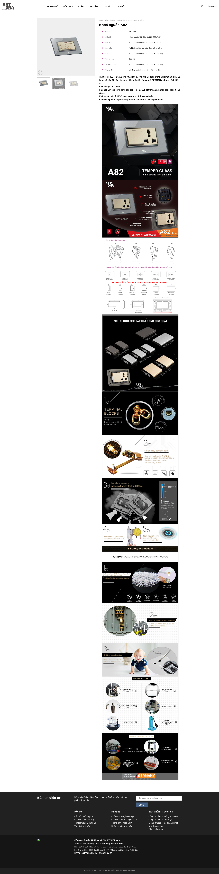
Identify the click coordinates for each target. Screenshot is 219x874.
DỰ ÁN (81, 6)
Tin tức (108, 6)
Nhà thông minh (156, 826)
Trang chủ (52, 6)
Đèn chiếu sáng (156, 829)
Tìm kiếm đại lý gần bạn (85, 823)
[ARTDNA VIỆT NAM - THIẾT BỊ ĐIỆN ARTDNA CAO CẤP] (8, 6)
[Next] (91, 46)
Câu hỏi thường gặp (83, 816)
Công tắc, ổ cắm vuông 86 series (163, 816)
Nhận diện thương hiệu (121, 826)
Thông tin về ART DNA (121, 823)
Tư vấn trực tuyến (82, 826)
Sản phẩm (93, 6)
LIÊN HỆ (120, 6)
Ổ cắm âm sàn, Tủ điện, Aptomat (163, 823)
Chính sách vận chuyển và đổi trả (126, 820)
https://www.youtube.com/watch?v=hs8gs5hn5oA (139, 100)
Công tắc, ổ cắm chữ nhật (112, 20)
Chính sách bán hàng (84, 820)
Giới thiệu (68, 6)
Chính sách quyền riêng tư (123, 816)
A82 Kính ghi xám (136, 20)
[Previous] (41, 46)
